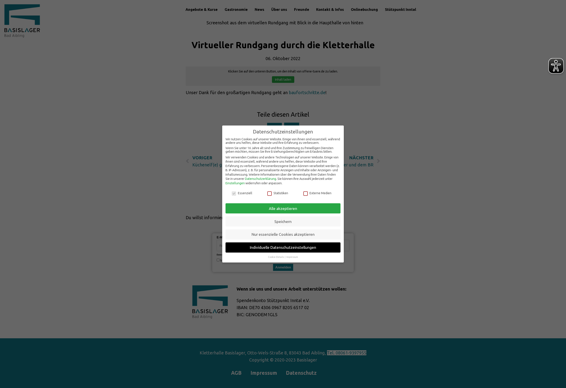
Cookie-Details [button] (276, 257)
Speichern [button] (283, 221)
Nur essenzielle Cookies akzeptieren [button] (283, 234)
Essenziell (245, 193)
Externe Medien (320, 193)
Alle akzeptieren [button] (283, 208)
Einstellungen (235, 183)
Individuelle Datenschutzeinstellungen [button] (283, 247)
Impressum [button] (292, 257)
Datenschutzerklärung (260, 179)
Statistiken (280, 193)
